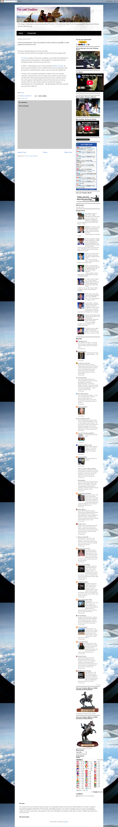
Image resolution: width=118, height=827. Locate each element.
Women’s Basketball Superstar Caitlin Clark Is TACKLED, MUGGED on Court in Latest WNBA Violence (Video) (87, 422)
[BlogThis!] (40, 96)
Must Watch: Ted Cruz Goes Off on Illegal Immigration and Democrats (92, 215)
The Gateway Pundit (83, 418)
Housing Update (89, 628)
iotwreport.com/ (82, 341)
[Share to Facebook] (44, 96)
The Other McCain (83, 393)
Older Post (68, 152)
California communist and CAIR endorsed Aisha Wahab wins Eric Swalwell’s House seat (86, 659)
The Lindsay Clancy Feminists (85, 395)
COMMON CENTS (83, 582)
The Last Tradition (89, 161)
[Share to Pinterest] (46, 96)
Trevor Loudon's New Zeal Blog (87, 468)
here (22, 92)
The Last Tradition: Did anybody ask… (85, 182)
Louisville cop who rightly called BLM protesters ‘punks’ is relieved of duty (92, 330)
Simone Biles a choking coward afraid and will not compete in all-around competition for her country (92, 305)
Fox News (24, 58)
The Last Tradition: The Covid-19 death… (86, 171)
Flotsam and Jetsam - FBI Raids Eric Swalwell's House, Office (91, 496)
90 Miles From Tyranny (84, 671)
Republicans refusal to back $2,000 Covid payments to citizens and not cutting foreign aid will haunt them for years (92, 229)
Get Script (81, 189)
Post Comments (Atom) (31, 156)
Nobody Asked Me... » (84, 537)
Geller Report (82, 509)
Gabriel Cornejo (58, 66)
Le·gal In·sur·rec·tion (84, 363)
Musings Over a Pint (84, 548)
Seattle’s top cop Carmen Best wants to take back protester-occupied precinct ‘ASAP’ (92, 256)
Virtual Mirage (82, 615)
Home (21, 33)
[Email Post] (35, 95)
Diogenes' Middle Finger (85, 445)
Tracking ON (91, 189)
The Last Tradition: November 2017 (85, 153)
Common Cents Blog (84, 564)
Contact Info (31, 33)
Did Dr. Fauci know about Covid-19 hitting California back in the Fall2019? (92, 295)
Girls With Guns (89, 672)
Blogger (66, 821)
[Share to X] (42, 96)
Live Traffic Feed (86, 144)
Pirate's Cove (81, 524)
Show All (98, 684)
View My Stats (80, 207)
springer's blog (82, 457)
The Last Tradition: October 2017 (84, 157)
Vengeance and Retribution (85, 617)
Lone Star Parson (83, 642)
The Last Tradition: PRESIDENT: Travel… (86, 186)
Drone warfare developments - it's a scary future (91, 603)
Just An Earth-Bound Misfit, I (86, 433)
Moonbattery (81, 480)
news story (25, 98)
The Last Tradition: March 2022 (84, 179)
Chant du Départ (82, 627)
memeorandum (82, 377)
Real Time (86, 189)
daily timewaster (82, 407)
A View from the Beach (84, 493)
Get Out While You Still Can (85, 342)
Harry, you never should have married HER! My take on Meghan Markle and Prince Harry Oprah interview (92, 268)
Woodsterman (82, 351)
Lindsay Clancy (89, 643)
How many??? (82, 538)
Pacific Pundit (82, 656)
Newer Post (22, 152)
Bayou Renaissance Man (85, 599)
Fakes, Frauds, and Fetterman (85, 470)
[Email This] (39, 96)
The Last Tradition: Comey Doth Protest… (86, 149)
